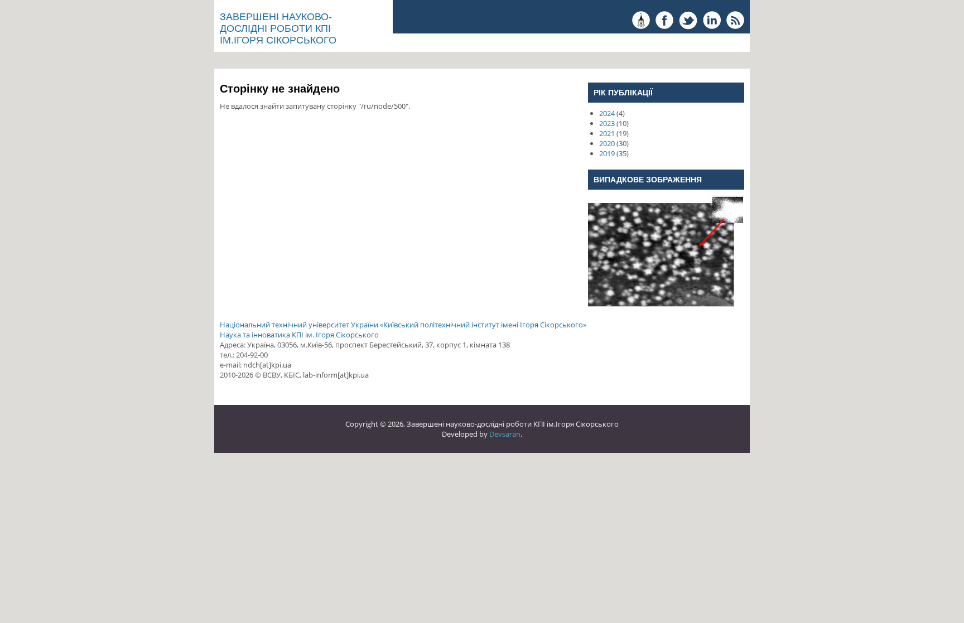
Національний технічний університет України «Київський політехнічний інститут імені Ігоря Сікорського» (403, 325)
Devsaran (504, 434)
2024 (607, 113)
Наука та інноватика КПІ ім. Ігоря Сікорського (299, 335)
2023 (607, 123)
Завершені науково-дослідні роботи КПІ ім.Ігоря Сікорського (278, 28)
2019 (607, 153)
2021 (607, 133)
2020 (607, 143)
